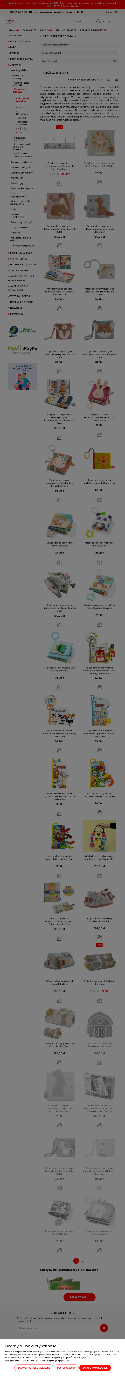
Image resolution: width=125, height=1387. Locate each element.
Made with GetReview (50, 1382)
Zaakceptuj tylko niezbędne (34, 1368)
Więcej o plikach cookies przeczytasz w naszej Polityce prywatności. (38, 1360)
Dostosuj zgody (66, 1368)
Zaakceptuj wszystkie (95, 1368)
